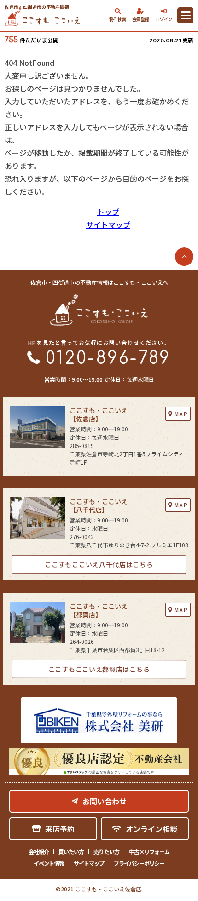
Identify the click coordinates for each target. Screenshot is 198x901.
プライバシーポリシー (139, 863)
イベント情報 (49, 863)
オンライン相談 (151, 828)
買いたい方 (71, 851)
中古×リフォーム (149, 851)
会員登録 (140, 19)
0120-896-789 (108, 358)
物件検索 (117, 19)
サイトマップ (108, 224)
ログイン (163, 19)
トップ (108, 211)
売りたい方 (106, 851)
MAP (181, 414)
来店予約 (60, 828)
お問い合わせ (104, 801)
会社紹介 (39, 851)
